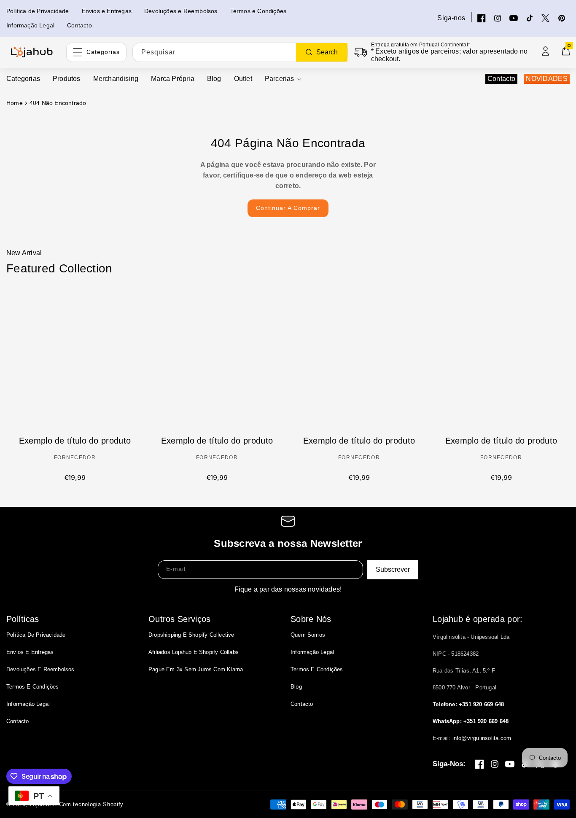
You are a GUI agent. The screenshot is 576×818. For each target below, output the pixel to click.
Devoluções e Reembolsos (40, 669)
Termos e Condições (32, 686)
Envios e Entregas (30, 652)
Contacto (501, 78)
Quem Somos (308, 635)
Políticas (22, 619)
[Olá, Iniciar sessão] (545, 51)
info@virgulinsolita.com (481, 738)
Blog (296, 686)
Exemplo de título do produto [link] (75, 440)
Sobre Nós (311, 619)
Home (14, 103)
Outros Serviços (179, 619)
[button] (283, 79)
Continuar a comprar (288, 207)
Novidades (547, 78)
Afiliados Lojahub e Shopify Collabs (193, 652)
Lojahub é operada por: (478, 619)
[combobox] (240, 52)
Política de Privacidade (36, 635)
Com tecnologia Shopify (91, 804)
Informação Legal (28, 704)
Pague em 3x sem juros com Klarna (195, 669)
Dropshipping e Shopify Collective (191, 635)
